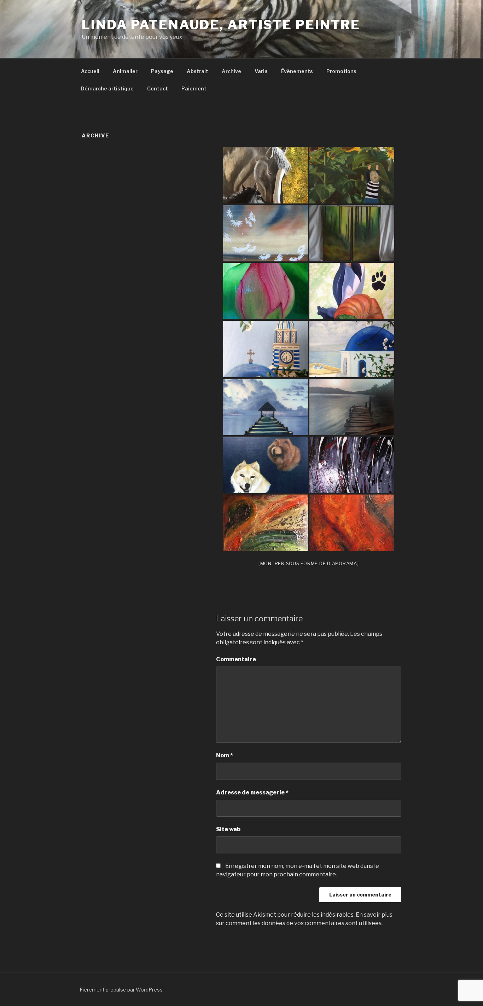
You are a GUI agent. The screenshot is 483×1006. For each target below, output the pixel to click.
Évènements (297, 71)
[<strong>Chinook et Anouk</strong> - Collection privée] (265, 465)
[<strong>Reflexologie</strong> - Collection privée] (265, 407)
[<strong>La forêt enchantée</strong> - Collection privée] (351, 233)
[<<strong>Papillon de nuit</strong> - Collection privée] (351, 465)
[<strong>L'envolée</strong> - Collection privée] (265, 233)
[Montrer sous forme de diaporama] (308, 563)
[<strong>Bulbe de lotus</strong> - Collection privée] (265, 291)
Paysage (162, 71)
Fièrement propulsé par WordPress (121, 990)
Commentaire (236, 659)
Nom (224, 755)
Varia (261, 71)
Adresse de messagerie (252, 792)
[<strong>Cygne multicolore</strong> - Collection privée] (265, 349)
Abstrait (197, 71)
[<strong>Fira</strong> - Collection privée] (351, 291)
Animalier (125, 71)
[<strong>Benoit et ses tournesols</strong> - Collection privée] (351, 175)
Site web (228, 829)
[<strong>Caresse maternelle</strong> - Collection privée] (265, 175)
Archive (231, 71)
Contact (157, 88)
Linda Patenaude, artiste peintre (221, 24)
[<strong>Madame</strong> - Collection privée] (351, 523)
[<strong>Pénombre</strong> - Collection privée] (351, 407)
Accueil (90, 71)
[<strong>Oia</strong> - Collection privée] (351, 349)
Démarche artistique (107, 88)
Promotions (341, 71)
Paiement (193, 88)
